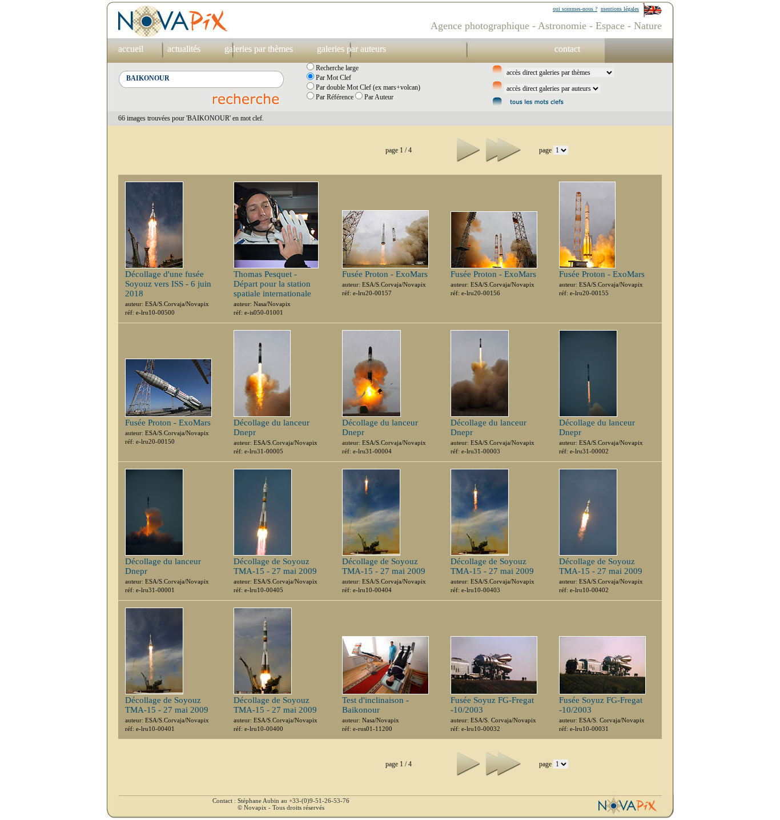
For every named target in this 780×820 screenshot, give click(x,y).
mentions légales (620, 9)
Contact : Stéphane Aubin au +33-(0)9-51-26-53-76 (280, 800)
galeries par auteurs (351, 49)
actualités (183, 49)
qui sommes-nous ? (575, 9)
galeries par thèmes (258, 49)
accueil (130, 49)
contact (567, 49)
